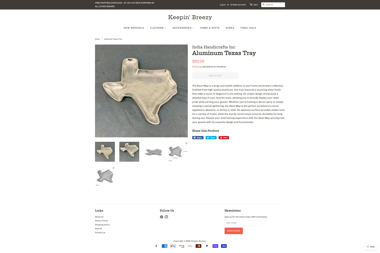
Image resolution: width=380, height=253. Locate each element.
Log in (223, 4)
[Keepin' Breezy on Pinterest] (161, 217)
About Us (99, 217)
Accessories (182, 27)
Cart (256, 4)
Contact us (100, 232)
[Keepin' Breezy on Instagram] (166, 217)
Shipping (197, 66)
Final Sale (248, 27)
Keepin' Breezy (190, 17)
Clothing (157, 27)
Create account (238, 4)
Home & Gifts (210, 27)
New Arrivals (134, 27)
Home (97, 39)
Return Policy (101, 220)
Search (98, 228)
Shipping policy (102, 224)
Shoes (230, 27)
